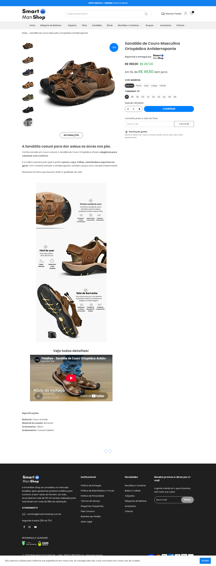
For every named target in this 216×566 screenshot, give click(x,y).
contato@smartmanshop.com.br (44, 514)
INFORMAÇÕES (71, 135)
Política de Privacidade (92, 495)
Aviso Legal (86, 521)
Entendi (205, 561)
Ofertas (180, 25)
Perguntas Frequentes (92, 506)
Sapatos (72, 25)
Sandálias (97, 25)
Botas (110, 25)
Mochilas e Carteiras (128, 25)
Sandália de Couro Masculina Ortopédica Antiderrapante (59, 33)
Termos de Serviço (90, 501)
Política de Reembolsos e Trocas (97, 490)
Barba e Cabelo (133, 490)
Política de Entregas (91, 485)
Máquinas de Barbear (135, 501)
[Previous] (40, 84)
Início (32, 25)
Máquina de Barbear (50, 25)
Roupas (149, 25)
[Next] (115, 84)
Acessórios (165, 25)
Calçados (130, 495)
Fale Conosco (88, 511)
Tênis (84, 25)
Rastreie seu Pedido (91, 516)
